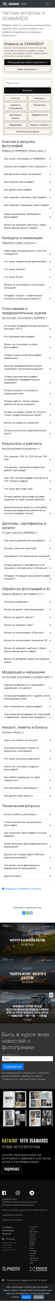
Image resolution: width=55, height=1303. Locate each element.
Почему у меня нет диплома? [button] (20, 548)
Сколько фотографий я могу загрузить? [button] (25, 166)
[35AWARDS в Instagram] (18, 1193)
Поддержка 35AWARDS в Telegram (22, 888)
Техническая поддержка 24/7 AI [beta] (26, 1280)
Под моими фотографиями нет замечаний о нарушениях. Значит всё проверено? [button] (27, 716)
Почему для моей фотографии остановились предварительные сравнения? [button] (22, 379)
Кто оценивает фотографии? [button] (19, 336)
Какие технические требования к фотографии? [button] (22, 215)
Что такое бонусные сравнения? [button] (22, 758)
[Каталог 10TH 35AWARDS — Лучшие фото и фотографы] (27, 1108)
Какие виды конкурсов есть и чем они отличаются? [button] (25, 252)
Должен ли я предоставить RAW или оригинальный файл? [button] (24, 856)
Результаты (40, 105)
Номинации (8, 1230)
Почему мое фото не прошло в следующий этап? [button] (21, 392)
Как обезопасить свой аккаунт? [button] (21, 788)
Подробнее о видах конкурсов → (19, 242)
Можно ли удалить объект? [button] (19, 617)
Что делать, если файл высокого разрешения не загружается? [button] (22, 867)
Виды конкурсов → (27, 69)
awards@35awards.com (11, 1055)
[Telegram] (31, 913)
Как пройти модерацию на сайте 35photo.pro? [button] (22, 779)
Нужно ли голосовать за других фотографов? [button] (21, 768)
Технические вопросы (27, 131)
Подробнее (12, 1169)
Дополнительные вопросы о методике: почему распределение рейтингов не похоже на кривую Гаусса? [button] (25, 510)
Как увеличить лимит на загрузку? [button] (23, 174)
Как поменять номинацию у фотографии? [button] (26, 205)
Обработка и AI (40, 115)
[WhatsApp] (27, 913)
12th (23, 3)
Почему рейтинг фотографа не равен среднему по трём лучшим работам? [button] (24, 498)
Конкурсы (39, 98)
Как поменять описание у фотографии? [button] (25, 197)
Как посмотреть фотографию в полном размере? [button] (25, 834)
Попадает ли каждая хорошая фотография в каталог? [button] (27, 577)
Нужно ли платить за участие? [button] (21, 740)
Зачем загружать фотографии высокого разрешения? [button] (26, 845)
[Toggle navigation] (47, 4)
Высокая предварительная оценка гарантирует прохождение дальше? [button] (24, 367)
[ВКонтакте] (23, 913)
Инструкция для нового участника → (27, 62)
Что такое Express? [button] (14, 269)
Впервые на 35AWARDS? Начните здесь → (24, 150)
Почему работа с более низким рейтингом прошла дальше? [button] (21, 403)
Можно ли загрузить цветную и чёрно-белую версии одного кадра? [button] (25, 650)
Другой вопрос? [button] (13, 876)
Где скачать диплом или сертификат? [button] (24, 540)
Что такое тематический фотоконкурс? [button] (25, 261)
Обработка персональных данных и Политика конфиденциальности (25, 1210)
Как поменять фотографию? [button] (19, 182)
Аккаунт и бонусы (39, 124)
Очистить (27, 90)
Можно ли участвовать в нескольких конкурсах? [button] (24, 286)
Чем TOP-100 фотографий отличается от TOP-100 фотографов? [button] (26, 479)
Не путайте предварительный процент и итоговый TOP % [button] (26, 327)
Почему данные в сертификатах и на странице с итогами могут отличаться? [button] (25, 566)
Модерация (15, 124)
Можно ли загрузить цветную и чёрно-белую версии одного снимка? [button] (25, 226)
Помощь (10, 1238)
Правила (6, 1233)
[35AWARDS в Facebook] (4, 1193)
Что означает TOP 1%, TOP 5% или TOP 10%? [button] (25, 458)
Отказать (38, 1297)
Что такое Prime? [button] (13, 277)
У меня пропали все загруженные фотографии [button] (22, 824)
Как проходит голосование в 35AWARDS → (25, 317)
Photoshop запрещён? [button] (16, 601)
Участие (15, 98)
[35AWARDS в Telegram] (32, 1193)
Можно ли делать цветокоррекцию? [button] (24, 609)
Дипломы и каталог (15, 116)
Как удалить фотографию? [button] (18, 189)
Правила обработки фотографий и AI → (23, 593)
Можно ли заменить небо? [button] (18, 625)
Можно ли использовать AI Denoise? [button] (24, 632)
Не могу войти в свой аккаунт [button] (20, 814)
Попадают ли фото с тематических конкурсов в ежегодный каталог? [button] (23, 297)
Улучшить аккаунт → (13, 732)
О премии (7, 1227)
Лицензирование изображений (12, 1215)
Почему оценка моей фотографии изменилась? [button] (22, 356)
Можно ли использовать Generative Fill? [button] (26, 640)
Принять (26, 1297)
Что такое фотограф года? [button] (18, 488)
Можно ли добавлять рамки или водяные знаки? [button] (26, 660)
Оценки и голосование (15, 106)
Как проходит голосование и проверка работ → (27, 676)
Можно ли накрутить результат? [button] (22, 422)
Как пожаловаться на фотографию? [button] (23, 706)
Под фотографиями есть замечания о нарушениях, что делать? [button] (24, 686)
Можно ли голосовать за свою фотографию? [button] (20, 346)
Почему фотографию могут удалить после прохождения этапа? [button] (27, 697)
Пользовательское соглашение (12, 1220)
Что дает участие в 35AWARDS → (20, 532)
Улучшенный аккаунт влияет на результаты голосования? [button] (21, 749)
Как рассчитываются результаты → (21, 448)
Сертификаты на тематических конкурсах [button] (27, 556)
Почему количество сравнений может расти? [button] (25, 432)
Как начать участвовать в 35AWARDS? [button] (25, 158)
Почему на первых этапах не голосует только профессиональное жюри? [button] (25, 413)
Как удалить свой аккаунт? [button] (18, 795)
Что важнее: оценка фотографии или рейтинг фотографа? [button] (24, 469)
